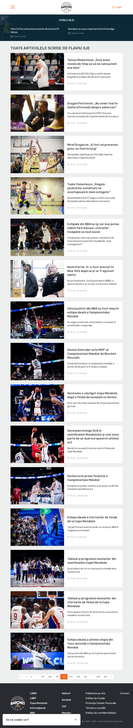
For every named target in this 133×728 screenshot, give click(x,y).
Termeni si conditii (95, 708)
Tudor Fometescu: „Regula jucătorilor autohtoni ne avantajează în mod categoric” (89, 188)
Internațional (37, 708)
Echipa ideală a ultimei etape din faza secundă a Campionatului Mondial (90, 643)
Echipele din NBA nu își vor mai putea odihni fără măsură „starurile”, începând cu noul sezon (93, 228)
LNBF (33, 698)
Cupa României (38, 703)
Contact (124, 693)
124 (78, 676)
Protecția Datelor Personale (100, 703)
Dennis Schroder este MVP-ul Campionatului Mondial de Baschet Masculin (91, 353)
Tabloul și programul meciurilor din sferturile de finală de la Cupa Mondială (91, 602)
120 (50, 676)
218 (98, 676)
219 (105, 676)
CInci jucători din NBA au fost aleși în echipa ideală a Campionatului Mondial (93, 312)
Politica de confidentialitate (100, 712)
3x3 (64, 706)
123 (71, 676)
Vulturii (66, 693)
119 (42, 676)
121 (57, 676)
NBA (32, 712)
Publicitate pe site (95, 693)
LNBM (33, 693)
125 (85, 676)
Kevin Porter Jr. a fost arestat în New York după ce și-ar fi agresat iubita (90, 271)
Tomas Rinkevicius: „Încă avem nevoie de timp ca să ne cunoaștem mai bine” (92, 64)
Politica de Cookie (95, 698)
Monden (66, 712)
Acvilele (66, 699)
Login (118, 7)
